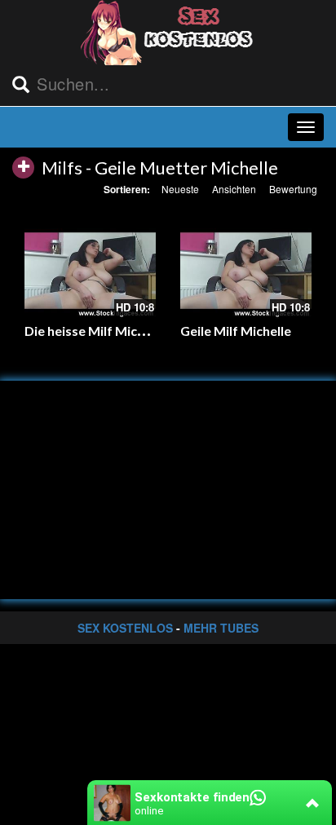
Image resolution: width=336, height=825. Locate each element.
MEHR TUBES (221, 628)
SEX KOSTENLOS (125, 628)
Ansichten (234, 189)
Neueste (180, 189)
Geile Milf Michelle (235, 330)
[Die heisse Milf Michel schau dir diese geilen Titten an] (90, 271)
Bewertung (293, 189)
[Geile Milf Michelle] (246, 271)
